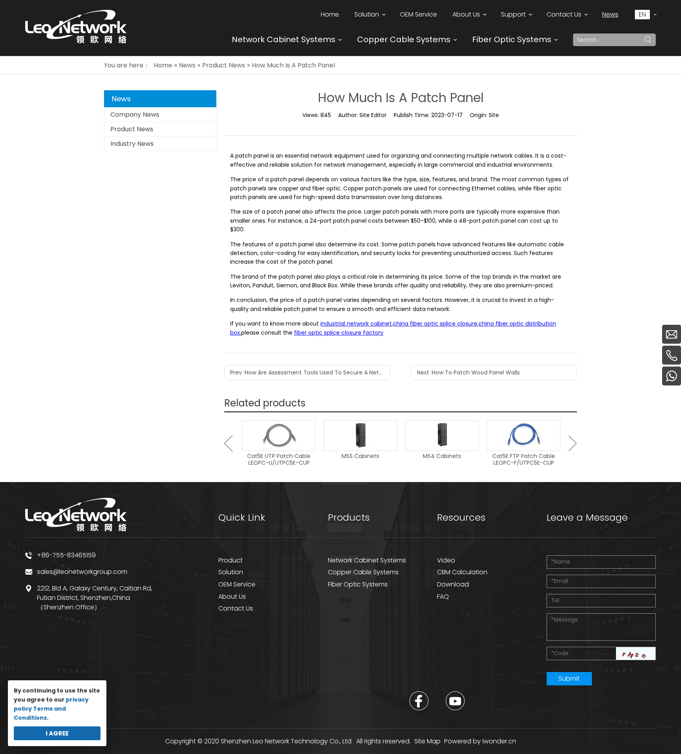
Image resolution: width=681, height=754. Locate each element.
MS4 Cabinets (442, 456)
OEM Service (236, 584)
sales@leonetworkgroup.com (82, 571)
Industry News (132, 143)
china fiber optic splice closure (435, 324)
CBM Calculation (462, 572)
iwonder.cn (499, 741)
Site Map (427, 741)
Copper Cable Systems (403, 39)
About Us (232, 596)
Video (446, 560)
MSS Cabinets (360, 456)
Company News (134, 114)
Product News (131, 129)
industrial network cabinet (356, 324)
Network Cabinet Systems (283, 39)
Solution (230, 572)
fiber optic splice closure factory (338, 333)
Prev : (310, 372)
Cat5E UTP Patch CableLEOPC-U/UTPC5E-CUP (279, 459)
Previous (228, 443)
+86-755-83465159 (66, 555)
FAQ (443, 596)
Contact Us (235, 608)
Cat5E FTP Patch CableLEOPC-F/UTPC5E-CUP (523, 459)
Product (230, 560)
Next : (468, 372)
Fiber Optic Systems (511, 39)
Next (573, 443)
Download (453, 584)
